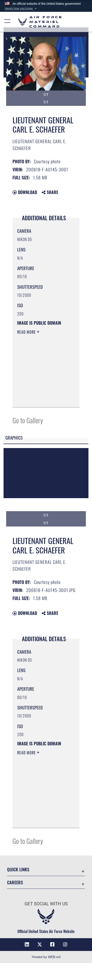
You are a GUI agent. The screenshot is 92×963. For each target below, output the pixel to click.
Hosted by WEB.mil (46, 957)
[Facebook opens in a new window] (52, 944)
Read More (27, 332)
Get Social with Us (46, 904)
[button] (21, 8)
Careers (15, 882)
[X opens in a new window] (39, 944)
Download (27, 192)
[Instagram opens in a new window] (65, 944)
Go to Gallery (28, 420)
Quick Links (18, 869)
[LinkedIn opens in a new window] (26, 944)
